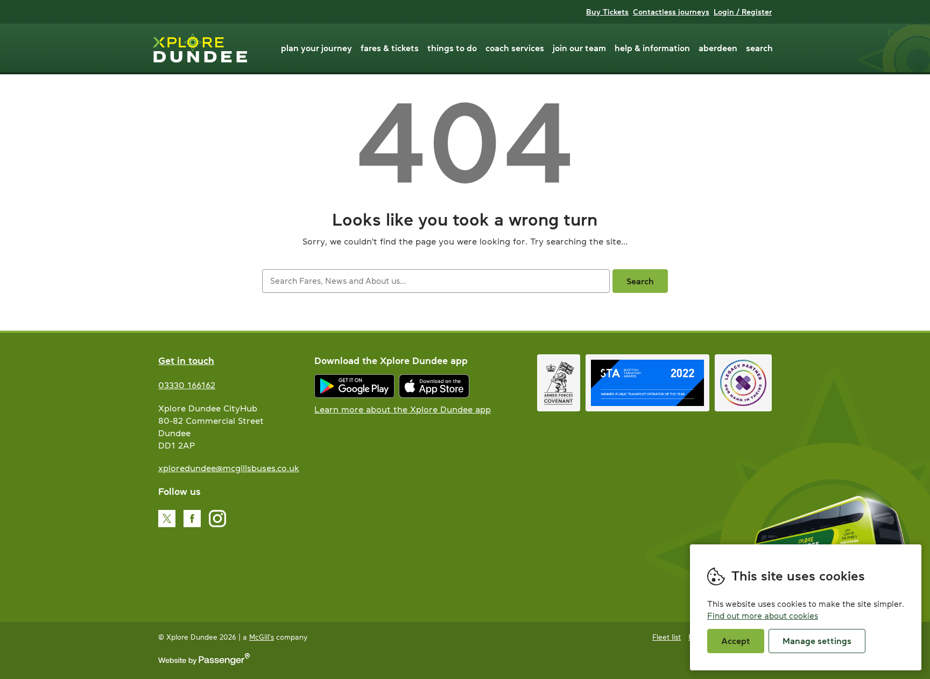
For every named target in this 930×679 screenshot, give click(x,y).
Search (759, 48)
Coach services (514, 48)
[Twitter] (166, 518)
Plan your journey (316, 48)
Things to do (452, 48)
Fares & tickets (390, 48)
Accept (735, 640)
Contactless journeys (671, 12)
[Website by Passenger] (204, 662)
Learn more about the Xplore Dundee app (402, 409)
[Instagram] (217, 518)
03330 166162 (186, 385)
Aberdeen (718, 48)
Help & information (652, 48)
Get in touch (186, 361)
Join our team (579, 48)
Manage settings (817, 640)
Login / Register (743, 12)
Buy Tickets (607, 12)
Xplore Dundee (200, 48)
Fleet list (666, 637)
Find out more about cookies (762, 616)
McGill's (261, 637)
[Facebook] (192, 518)
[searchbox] (435, 281)
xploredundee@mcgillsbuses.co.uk (228, 468)
